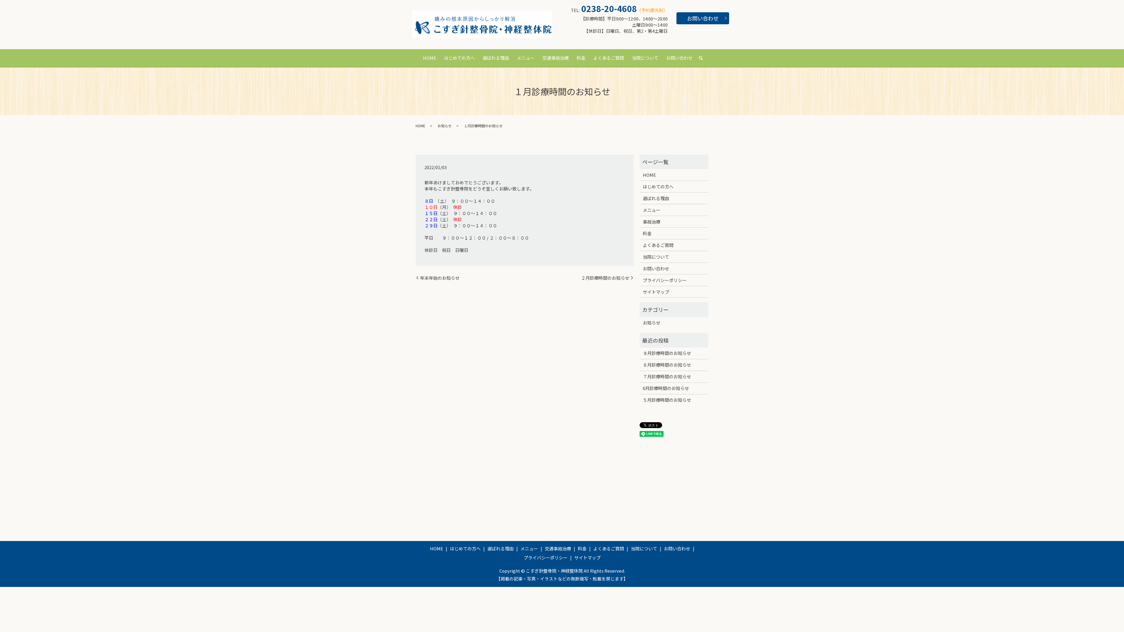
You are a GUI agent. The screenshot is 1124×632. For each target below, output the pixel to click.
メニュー (525, 58)
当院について (645, 58)
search (700, 58)
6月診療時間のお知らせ (666, 388)
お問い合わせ (703, 18)
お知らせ (445, 125)
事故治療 (651, 222)
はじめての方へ (459, 58)
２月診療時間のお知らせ (605, 278)
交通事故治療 (555, 58)
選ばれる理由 (496, 58)
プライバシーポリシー (665, 280)
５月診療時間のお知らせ (667, 400)
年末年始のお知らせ (440, 278)
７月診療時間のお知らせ (667, 376)
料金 (581, 58)
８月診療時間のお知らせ (667, 365)
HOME (429, 58)
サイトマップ (656, 292)
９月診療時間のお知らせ (667, 353)
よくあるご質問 (608, 58)
